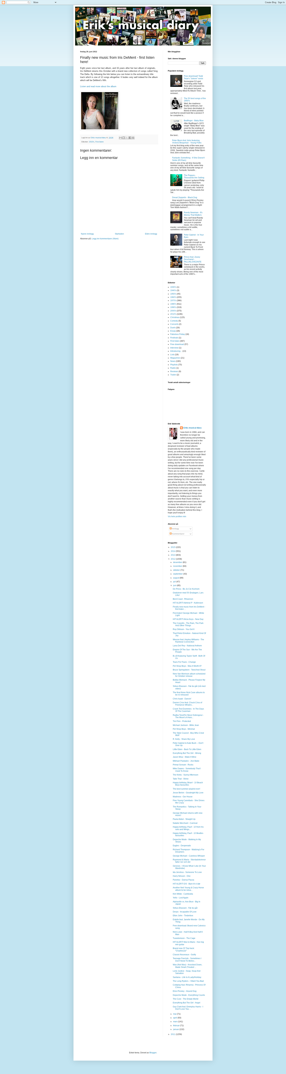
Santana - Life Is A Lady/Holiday (187, 977)
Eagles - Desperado (182, 845)
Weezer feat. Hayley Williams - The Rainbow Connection (188, 640)
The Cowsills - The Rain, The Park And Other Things (188, 624)
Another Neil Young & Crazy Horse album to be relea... (188, 888)
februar (176, 1025)
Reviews (174, 371)
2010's (91, 142)
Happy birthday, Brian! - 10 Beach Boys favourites (188, 783)
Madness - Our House (182, 796)
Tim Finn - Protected (182, 721)
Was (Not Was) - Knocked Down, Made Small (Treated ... (187, 966)
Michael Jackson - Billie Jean (186, 725)
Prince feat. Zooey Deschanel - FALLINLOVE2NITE (192, 259)
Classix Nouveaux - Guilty (184, 954)
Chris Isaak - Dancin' (182, 699)
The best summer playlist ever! (186, 789)
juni (175, 585)
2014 (173, 551)
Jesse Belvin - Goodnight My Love (188, 793)
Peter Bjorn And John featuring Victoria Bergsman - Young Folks (186, 141)
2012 (173, 559)
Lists (172, 354)
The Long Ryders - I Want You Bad (188, 981)
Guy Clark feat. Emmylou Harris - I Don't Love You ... (188, 1008)
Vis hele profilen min (177, 516)
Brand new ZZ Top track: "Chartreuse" (183, 949)
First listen (99, 142)
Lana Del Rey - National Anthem (187, 645)
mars (175, 1021)
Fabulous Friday (177, 334)
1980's (173, 304)
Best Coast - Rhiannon (183, 599)
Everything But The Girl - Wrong (187, 753)
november (178, 566)
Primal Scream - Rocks (183, 765)
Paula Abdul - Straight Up (184, 819)
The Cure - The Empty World (185, 999)
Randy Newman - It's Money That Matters (193, 213)
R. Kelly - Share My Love (184, 739)
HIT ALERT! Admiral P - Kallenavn (188, 603)
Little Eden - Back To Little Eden (187, 749)
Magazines (175, 358)
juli (174, 581)
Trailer (173, 375)
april (175, 1018)
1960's (173, 297)
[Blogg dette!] (123, 137)
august (176, 578)
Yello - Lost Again (180, 898)
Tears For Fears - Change (184, 662)
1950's (173, 294)
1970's (173, 300)
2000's (173, 311)
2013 (173, 555)
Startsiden (119, 234)
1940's (173, 290)
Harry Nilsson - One (182, 876)
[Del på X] (126, 137)
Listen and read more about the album (98, 86)
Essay (173, 331)
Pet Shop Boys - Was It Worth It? (187, 666)
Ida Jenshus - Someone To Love (187, 872)
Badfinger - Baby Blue (194, 120)
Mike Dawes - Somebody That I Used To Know (187, 769)
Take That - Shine (181, 779)
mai (175, 1014)
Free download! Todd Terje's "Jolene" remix (193, 77)
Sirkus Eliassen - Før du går (185, 908)
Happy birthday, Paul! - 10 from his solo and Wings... (188, 828)
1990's (173, 307)
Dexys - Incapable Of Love (184, 912)
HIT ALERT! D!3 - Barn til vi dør (186, 884)
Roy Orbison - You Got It (183, 629)
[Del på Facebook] (130, 137)
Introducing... (176, 351)
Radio (173, 368)
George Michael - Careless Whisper (189, 856)
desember (178, 562)
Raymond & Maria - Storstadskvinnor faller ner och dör (189, 861)
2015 (173, 547)
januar (176, 1029)
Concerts (174, 324)
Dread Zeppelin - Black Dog (184, 197)
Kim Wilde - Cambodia (183, 894)
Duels (173, 327)
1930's (173, 287)
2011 (173, 1034)
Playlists (174, 365)
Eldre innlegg (151, 234)
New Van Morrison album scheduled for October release (189, 675)
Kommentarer (178, 534)
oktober (176, 570)
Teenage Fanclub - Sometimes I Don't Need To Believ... (187, 959)
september (178, 574)
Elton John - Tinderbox (183, 915)
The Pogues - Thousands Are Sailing (194, 176)
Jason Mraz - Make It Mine (184, 757)
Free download (177, 344)
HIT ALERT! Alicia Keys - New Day (188, 619)
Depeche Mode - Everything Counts (189, 995)
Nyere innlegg (87, 234)
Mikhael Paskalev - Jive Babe (186, 761)
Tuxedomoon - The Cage (184, 938)
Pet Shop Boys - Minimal (184, 729)
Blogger (152, 1053)
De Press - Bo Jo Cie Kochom (186, 589)
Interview (174, 348)
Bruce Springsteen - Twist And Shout (189, 670)
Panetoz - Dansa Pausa (183, 880)
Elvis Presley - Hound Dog (184, 991)
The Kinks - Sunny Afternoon (185, 775)
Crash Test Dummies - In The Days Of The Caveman (188, 710)
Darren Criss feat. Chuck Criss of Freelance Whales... (187, 703)
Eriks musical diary (192, 428)
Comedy (174, 321)
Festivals (174, 338)
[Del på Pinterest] (133, 137)
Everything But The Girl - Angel (186, 1003)
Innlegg (175, 529)
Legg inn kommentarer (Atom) (105, 238)
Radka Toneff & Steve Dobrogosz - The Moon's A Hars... (188, 716)
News (172, 361)
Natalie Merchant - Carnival (185, 823)
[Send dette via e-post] (120, 137)
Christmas (174, 317)
